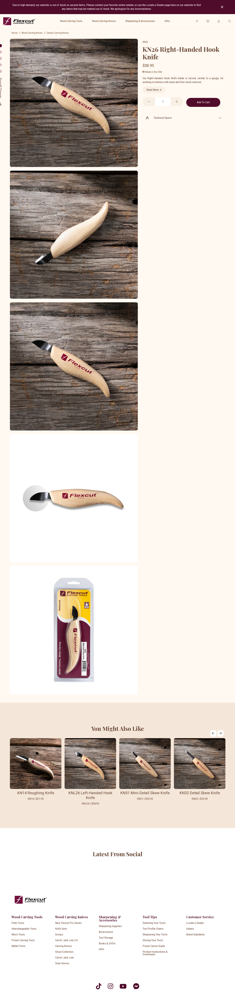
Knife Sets (61, 928)
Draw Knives (62, 963)
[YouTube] (123, 986)
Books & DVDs (107, 943)
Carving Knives (63, 946)
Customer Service (200, 917)
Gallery (190, 928)
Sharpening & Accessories (140, 21)
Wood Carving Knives (104, 21)
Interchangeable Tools (24, 928)
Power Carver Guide (154, 946)
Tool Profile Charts (153, 928)
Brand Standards (195, 934)
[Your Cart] (208, 21)
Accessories (106, 931)
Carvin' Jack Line (64, 957)
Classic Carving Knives (58, 33)
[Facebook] (136, 986)
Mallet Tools (18, 946)
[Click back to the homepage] (19, 21)
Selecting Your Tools (154, 922)
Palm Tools (18, 922)
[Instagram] (110, 986)
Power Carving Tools (23, 940)
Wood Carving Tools (71, 21)
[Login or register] (219, 21)
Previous (213, 733)
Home (15, 33)
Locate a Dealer (195, 922)
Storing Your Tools (153, 940)
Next (220, 733)
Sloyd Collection (64, 951)
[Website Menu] (197, 21)
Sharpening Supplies (110, 926)
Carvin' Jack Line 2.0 (66, 940)
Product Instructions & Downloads (155, 953)
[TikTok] (98, 986)
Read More (152, 89)
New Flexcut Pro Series (68, 922)
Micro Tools (18, 934)
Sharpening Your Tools (155, 934)
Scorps (59, 934)
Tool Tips (150, 917)
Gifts (167, 21)
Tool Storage (106, 937)
